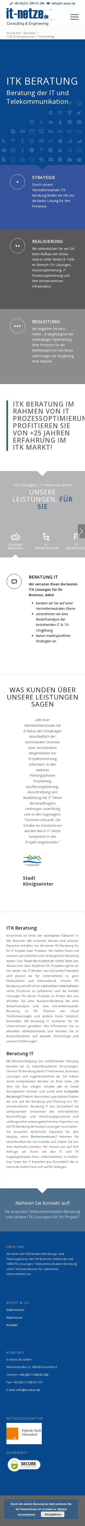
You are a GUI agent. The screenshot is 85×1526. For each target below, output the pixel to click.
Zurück (17, 724)
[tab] (15, 542)
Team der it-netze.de (39, 938)
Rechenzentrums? (44, 1114)
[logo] (35, 16)
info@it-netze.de (63, 3)
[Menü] (72, 16)
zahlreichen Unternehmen (60, 963)
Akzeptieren (53, 1514)
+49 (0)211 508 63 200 (28, 3)
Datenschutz (15, 1287)
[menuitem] (72, 16)
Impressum (14, 1295)
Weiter (81, 531)
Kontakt (11, 1303)
